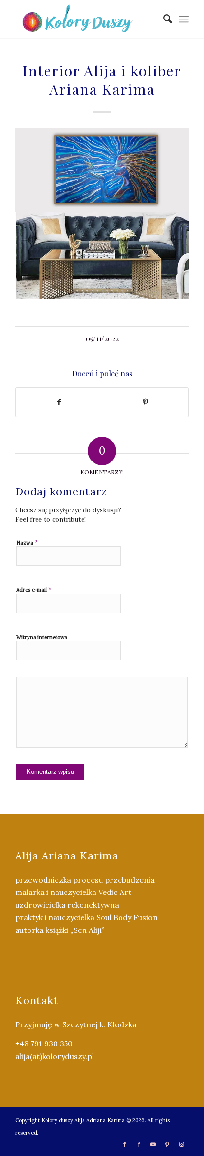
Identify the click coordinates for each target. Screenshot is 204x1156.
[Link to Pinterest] (167, 1144)
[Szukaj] (163, 19)
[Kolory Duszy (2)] (84, 19)
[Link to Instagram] (182, 1144)
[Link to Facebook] (125, 1144)
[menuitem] (163, 19)
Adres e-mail (34, 589)
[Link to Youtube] (153, 1144)
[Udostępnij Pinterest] (145, 402)
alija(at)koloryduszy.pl (54, 1056)
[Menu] (184, 19)
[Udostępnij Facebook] (59, 402)
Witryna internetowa (41, 637)
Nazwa (27, 542)
